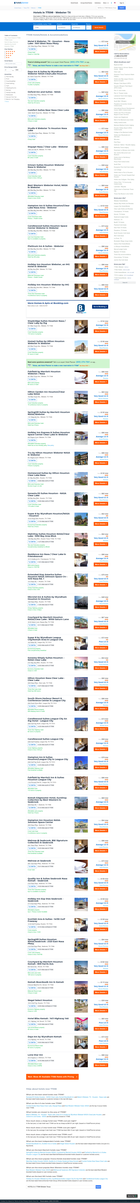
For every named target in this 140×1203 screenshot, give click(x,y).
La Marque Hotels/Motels (121, 246)
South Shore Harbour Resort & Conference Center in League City (47, 699)
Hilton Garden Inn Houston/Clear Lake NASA (46, 393)
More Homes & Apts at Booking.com (48, 303)
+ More (6, 101)
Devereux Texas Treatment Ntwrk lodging (124, 75)
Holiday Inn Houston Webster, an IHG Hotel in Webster (49, 265)
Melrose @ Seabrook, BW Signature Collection (69, 1170)
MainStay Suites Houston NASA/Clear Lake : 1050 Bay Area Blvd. (49, 535)
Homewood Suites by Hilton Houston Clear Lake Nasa (49, 474)
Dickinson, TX (118, 219)
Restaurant (9, 94)
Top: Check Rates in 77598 (12, 38)
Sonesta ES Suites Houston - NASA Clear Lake (47, 494)
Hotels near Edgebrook (121, 117)
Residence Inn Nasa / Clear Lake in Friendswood (47, 555)
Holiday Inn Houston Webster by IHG (48, 285)
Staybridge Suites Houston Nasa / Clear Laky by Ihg (47, 322)
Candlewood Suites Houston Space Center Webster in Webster (47, 227)
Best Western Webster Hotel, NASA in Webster (48, 186)
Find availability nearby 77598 (42, 24)
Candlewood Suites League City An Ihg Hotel (67, 1179)
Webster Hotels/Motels (121, 201)
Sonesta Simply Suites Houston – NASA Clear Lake (46, 659)
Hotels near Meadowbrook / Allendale (122, 136)
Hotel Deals (74, 3)
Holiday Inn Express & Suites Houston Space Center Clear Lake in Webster (49, 433)
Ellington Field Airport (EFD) (122, 83)
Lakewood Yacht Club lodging (123, 96)
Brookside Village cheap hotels (123, 241)
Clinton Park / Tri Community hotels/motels (122, 183)
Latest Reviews (103, 520)
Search (122, 7)
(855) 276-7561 (77, 61)
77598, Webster (119, 267)
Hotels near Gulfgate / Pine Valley (124, 179)
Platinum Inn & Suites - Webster (46, 246)
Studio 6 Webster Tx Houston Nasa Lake (47, 129)
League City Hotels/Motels (122, 206)
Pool (7, 79)
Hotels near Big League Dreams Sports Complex (123, 80)
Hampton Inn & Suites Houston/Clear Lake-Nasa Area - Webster (49, 207)
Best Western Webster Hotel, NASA (77, 1106)
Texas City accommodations (122, 254)
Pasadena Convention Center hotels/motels (123, 105)
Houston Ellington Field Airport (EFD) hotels (123, 87)
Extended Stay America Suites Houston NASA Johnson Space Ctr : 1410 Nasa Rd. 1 (47, 577)
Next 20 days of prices (11, 42)
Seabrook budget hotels (121, 217)
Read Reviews (104, 212)
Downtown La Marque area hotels (124, 150)
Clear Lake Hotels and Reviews (123, 209)
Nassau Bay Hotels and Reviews (124, 203)
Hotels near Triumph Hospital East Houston (124, 176)
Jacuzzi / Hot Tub (11, 97)
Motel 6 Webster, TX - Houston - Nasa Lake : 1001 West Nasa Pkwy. (49, 42)
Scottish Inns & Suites (49, 1143)
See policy (51, 445)
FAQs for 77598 (9, 46)
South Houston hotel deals (122, 233)
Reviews (105, 378)
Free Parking (10, 83)
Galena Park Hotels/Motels (122, 244)
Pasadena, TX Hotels (120, 230)
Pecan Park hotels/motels (121, 162)
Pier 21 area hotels (119, 90)
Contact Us (4, 1201)
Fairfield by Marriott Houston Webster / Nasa (44, 373)
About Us (11, 1201)
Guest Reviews (103, 48)
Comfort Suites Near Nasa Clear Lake (48, 110)
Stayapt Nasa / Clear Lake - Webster (48, 147)
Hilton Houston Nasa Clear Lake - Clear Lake (46, 679)
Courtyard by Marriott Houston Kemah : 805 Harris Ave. (45, 963)
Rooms (88, 24)
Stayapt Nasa (57, 1106)
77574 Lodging (118, 275)
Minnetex (117, 139)
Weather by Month (10, 44)
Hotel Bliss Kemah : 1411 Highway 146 (48, 1018)
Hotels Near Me (33, 1201)
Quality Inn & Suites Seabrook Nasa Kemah (63, 1161)
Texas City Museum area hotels (123, 194)
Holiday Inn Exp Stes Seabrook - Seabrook (45, 900)
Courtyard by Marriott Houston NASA (69, 1152)
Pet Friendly (10, 76)
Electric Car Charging (12, 99)
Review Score (104, 291)
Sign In (122, 3)
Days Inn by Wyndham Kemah (45, 1037)
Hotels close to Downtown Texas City (124, 190)
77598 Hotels (8, 40)
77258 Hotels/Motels (120, 278)
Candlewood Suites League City (45, 739)
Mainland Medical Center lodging (124, 125)
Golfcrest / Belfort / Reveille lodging (124, 145)
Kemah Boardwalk (119, 98)
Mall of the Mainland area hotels (123, 120)
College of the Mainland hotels (123, 132)
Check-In (59, 24)
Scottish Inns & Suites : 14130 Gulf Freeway (46, 920)
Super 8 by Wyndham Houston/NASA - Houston (49, 515)
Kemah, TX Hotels (119, 214)
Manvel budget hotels (120, 249)
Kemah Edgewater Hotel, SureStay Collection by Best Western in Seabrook (47, 800)
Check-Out (74, 24)
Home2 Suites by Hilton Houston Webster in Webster (46, 342)
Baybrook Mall (118, 65)
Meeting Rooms (11, 88)
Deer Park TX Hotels (120, 227)
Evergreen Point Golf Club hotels (124, 167)
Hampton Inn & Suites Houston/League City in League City (48, 758)
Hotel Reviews (104, 171)
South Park (117, 164)
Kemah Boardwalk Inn (66, 1097)
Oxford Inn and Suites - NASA (44, 92)
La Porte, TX (118, 238)
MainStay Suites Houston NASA (37, 1161)
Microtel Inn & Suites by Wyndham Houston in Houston (47, 598)
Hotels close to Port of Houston (123, 172)
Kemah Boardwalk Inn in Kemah (46, 982)
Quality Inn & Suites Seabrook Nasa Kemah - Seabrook (47, 880)
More (105, 3)
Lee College (117, 170)
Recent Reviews (103, 78)
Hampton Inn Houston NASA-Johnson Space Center (44, 821)
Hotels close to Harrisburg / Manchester (122, 158)
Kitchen (8, 90)
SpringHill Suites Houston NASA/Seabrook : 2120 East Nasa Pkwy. (46, 941)
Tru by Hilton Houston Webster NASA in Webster (49, 454)
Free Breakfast (10, 81)
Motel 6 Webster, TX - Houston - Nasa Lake (92, 1097)
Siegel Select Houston (40, 1000)
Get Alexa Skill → (85, 66)
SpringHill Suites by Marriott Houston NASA (41, 1152)
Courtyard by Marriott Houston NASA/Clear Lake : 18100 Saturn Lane (48, 618)
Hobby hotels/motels (120, 122)
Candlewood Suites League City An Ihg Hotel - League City (47, 720)
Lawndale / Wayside (120, 187)
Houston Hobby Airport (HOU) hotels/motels (123, 129)
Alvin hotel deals (119, 236)
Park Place (117, 142)
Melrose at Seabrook (39, 861)
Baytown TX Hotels (119, 252)
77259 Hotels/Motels (120, 272)
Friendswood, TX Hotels (121, 211)
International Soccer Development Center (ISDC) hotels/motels (124, 109)
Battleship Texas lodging (121, 147)
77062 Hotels (118, 270)
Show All (125, 282)
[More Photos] (81, 53)
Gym (7, 85)
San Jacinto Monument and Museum (122, 153)
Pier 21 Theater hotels (120, 93)
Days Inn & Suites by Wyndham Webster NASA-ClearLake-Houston (47, 73)
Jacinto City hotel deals (121, 260)
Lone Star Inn (35, 1055)
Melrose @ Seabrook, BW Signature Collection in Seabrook (48, 841)
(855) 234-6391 (54, 1201)
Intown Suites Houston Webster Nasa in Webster (46, 166)
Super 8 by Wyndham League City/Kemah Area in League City (45, 639)
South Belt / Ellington (120, 101)
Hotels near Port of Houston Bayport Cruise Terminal (122, 113)
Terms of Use (18, 1201)
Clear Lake (117, 72)
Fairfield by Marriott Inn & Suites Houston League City (46, 778)
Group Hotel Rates (86, 3)
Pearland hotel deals (120, 225)
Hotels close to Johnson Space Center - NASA (123, 68)
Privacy (25, 1201)
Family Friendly (10, 92)
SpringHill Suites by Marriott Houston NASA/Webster (49, 413)
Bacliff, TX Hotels (119, 222)
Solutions (98, 3)
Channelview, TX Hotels (121, 257)
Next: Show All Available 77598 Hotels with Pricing (51, 1076)
